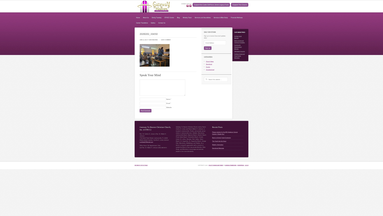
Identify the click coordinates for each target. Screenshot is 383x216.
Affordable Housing (239, 51)
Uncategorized (210, 70)
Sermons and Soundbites (203, 17)
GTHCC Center (169, 17)
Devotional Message (218, 148)
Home (138, 17)
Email (168, 103)
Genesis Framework (230, 165)
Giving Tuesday (156, 17)
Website (169, 107)
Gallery (153, 23)
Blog (178, 17)
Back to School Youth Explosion (221, 138)
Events (208, 67)
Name (168, 99)
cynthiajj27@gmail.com (146, 142)
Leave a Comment (166, 39)
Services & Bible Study (221, 17)
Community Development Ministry (238, 47)
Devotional (209, 64)
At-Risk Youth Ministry (238, 37)
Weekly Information (217, 145)
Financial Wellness (237, 17)
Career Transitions (142, 23)
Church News (210, 61)
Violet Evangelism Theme (216, 165)
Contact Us (161, 23)
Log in (246, 165)
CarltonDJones (153, 39)
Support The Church (239, 5)
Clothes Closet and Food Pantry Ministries (239, 56)
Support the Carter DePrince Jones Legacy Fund (211, 5)
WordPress (240, 165)
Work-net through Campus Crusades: (239, 41)
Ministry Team (187, 17)
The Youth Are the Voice (219, 141)
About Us (146, 17)
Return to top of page (141, 165)
